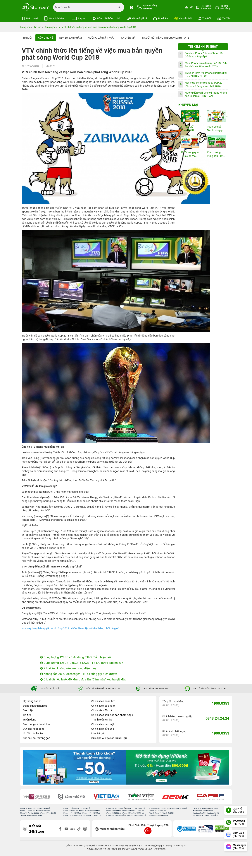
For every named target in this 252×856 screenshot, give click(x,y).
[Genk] (178, 797)
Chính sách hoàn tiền (103, 701)
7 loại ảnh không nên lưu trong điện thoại (70, 668)
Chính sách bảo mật (102, 724)
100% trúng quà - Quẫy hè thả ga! (190, 154)
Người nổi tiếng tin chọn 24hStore (165, 37)
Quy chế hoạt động (33, 728)
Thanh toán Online (101, 719)
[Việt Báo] (108, 797)
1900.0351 (220, 703)
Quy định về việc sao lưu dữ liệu (109, 738)
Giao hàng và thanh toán (37, 724)
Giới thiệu (28, 710)
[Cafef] (212, 797)
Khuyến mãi (128, 37)
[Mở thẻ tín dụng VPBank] (74, 767)
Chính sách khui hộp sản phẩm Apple (112, 714)
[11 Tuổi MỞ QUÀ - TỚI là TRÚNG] (189, 116)
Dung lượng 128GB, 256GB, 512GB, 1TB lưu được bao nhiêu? (83, 663)
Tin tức (27, 714)
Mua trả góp (98, 733)
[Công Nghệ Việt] (74, 797)
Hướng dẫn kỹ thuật (101, 37)
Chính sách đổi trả (101, 710)
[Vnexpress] (39, 797)
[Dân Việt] (143, 797)
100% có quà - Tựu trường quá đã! (216, 128)
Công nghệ (45, 37)
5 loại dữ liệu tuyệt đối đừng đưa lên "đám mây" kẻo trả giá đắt (84, 679)
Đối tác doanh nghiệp (35, 705)
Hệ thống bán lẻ (32, 701)
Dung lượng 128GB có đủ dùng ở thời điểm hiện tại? (77, 657)
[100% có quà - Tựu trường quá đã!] (216, 116)
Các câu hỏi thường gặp (36, 738)
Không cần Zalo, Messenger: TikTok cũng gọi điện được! (80, 674)
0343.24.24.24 (217, 718)
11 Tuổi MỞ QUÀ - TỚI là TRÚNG (187, 128)
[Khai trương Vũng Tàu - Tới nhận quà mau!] (216, 141)
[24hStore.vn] (35, 7)
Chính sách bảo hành (103, 705)
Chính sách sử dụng (102, 728)
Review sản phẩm (70, 37)
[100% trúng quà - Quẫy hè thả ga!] (189, 141)
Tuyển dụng (29, 719)
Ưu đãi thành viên (33, 733)
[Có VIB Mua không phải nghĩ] (177, 767)
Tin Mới (27, 37)
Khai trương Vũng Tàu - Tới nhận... (215, 154)
